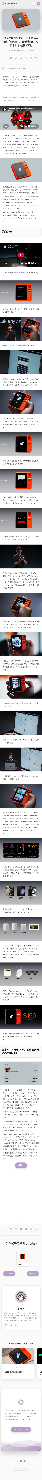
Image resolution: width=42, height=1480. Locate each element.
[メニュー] (38, 3)
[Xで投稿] (6, 58)
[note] (11, 1325)
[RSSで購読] (25, 1461)
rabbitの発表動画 (19, 273)
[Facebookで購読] (21, 1461)
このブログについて (21, 1429)
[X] (6, 1325)
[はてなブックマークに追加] (16, 58)
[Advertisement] (21, 1194)
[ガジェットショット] (21, 1402)
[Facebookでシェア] (11, 58)
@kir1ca (24, 1468)
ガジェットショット (11, 68)
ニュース (24, 68)
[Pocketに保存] (21, 58)
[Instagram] (16, 1325)
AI (21, 1219)
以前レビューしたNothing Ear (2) (20, 187)
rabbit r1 (19, 83)
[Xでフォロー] (17, 1461)
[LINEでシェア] (26, 58)
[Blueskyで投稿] (36, 58)
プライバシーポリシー (18, 100)
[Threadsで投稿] (31, 58)
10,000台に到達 (22, 1121)
